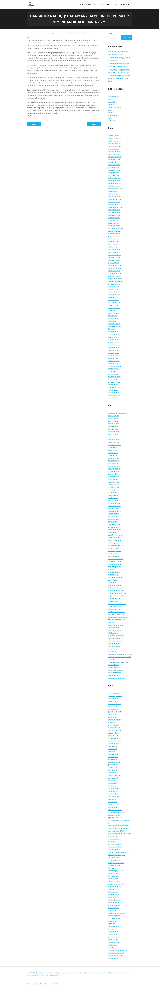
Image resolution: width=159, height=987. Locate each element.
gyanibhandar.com (114, 743)
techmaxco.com (113, 516)
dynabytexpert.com (114, 326)
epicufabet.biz (112, 794)
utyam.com (111, 924)
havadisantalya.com (114, 704)
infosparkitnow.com (114, 157)
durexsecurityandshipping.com (118, 852)
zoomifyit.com (112, 398)
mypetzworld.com (114, 865)
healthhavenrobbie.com (116, 590)
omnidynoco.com (113, 374)
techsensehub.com (114, 146)
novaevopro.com (113, 471)
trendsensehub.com (114, 564)
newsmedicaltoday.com (115, 641)
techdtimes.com (113, 706)
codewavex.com (113, 220)
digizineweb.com (113, 191)
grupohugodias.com (114, 886)
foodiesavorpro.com (114, 540)
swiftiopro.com (113, 508)
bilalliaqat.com (113, 633)
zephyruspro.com (113, 313)
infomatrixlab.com (114, 271)
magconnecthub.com (115, 279)
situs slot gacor (90, 972)
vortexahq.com (113, 453)
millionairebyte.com (114, 673)
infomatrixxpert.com (114, 196)
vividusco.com (113, 450)
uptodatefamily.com (114, 918)
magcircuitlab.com (114, 218)
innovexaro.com (113, 300)
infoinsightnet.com (114, 181)
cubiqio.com (112, 532)
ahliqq (110, 110)
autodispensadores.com (116, 635)
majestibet (125, 972)
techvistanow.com (114, 202)
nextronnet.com (113, 337)
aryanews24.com (113, 839)
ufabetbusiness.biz (114, 762)
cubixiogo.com (113, 363)
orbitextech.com (113, 575)
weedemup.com (113, 627)
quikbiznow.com (113, 387)
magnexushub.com (114, 730)
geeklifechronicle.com (115, 535)
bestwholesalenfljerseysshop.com (119, 828)
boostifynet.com (113, 479)
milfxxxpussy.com (114, 916)
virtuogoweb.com (113, 733)
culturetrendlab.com (114, 561)
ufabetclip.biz (112, 749)
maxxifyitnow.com (114, 308)
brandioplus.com (113, 347)
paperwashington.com (115, 625)
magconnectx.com (114, 646)
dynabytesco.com (114, 524)
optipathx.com (112, 316)
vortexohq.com (113, 543)
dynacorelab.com (113, 442)
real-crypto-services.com (116, 863)
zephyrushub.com (114, 421)
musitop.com (112, 921)
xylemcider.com (113, 939)
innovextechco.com (114, 212)
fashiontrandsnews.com (116, 812)
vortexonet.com (113, 434)
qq (28, 972)
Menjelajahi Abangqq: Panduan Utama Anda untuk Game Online (119, 71)
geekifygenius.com (114, 572)
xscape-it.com (112, 841)
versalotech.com (113, 514)
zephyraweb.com (113, 461)
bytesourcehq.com (114, 183)
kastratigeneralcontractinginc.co (118, 825)
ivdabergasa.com (113, 857)
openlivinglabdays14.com (116, 831)
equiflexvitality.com (114, 598)
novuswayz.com (113, 490)
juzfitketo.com (112, 945)
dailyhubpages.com (114, 606)
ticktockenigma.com (114, 567)
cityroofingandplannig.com (116, 855)
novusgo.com (112, 553)
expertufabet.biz (113, 751)
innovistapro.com (113, 500)
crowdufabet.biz (113, 804)
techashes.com (113, 698)
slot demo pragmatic (114, 107)
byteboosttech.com (114, 727)
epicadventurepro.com (115, 545)
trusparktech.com (113, 474)
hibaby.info (111, 622)
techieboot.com (113, 709)
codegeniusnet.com (114, 178)
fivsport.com (112, 897)
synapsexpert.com (114, 382)
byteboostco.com (113, 223)
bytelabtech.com (113, 149)
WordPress (56, 984)
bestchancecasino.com (115, 630)
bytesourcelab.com (114, 302)
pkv (109, 99)
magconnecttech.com (115, 577)
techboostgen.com (114, 143)
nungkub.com (112, 934)
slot (31, 972)
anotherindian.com (114, 937)
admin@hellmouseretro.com (57, 33)
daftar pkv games (113, 96)
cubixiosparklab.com (115, 207)
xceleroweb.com (113, 390)
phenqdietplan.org (114, 905)
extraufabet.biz (113, 770)
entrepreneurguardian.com (117, 620)
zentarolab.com (113, 384)
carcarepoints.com (114, 881)
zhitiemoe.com (113, 931)
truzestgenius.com (114, 231)
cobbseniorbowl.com (115, 847)
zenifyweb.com (113, 580)
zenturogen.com (113, 342)
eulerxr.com (112, 569)
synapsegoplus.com (114, 284)
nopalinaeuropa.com (115, 955)
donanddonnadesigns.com (117, 593)
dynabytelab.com (113, 426)
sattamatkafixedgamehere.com (118, 617)
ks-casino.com (113, 878)
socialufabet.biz (113, 778)
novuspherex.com (114, 469)
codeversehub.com (114, 273)
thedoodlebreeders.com (116, 884)
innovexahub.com (114, 439)
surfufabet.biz (112, 780)
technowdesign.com (114, 849)
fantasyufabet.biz (113, 754)
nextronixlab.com (113, 318)
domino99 (111, 102)
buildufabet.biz (113, 807)
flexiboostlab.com (114, 503)
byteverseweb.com (114, 276)
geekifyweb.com (113, 162)
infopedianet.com (113, 286)
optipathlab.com (113, 423)
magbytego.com (113, 175)
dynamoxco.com (113, 339)
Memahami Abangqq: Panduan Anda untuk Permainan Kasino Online (119, 78)
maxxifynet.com (113, 437)
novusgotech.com (114, 334)
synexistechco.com (114, 445)
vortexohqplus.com (114, 506)
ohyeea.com (112, 929)
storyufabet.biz (113, 791)
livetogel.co (112, 582)
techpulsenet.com (114, 234)
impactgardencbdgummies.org (118, 950)
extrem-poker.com (114, 876)
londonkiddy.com (113, 665)
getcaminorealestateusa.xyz (117, 678)
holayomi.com (112, 651)
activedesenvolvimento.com (117, 604)
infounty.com (112, 868)
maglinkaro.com (113, 260)
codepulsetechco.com (115, 188)
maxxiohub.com (113, 458)
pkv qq (110, 112)
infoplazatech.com (114, 165)
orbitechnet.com (113, 369)
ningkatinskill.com (114, 894)
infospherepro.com (114, 537)
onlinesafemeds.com (115, 741)
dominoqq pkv (112, 115)
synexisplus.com (113, 431)
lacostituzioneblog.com (115, 926)
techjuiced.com (113, 725)
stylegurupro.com (113, 527)
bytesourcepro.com (114, 265)
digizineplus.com (113, 297)
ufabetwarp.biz (113, 746)
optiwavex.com (113, 371)
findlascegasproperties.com (117, 588)
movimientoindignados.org (117, 913)
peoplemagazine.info (115, 696)
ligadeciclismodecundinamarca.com (120, 654)
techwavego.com (113, 244)
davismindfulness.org (115, 670)
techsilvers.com (113, 892)
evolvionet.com (113, 429)
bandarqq (70, 972)
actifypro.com (112, 492)
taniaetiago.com (113, 942)
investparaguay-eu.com (115, 871)
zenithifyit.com (113, 455)
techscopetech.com (114, 249)
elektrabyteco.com (114, 226)
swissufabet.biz (113, 759)
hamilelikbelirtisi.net (114, 511)
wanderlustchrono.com (115, 559)
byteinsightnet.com (114, 186)
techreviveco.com (114, 257)
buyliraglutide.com (114, 738)
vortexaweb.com (113, 463)
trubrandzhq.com (113, 476)
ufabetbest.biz (112, 783)
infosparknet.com (113, 305)
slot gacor (111, 104)
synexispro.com (113, 649)
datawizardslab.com (114, 529)
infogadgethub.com (114, 138)
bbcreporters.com (114, 815)
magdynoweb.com (114, 252)
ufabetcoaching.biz (114, 667)
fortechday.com (113, 675)
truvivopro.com (113, 447)
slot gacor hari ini (46, 972)
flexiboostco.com (113, 416)
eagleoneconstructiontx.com (117, 596)
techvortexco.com (114, 159)
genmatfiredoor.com (114, 585)
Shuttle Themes (40, 984)
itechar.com (112, 714)
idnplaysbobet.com (114, 609)
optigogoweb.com (114, 392)
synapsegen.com (113, 353)
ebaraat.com (112, 722)
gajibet (34, 975)
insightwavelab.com (114, 548)
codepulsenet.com (114, 289)
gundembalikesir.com (115, 712)
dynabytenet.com (113, 263)
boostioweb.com (113, 418)
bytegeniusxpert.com (115, 167)
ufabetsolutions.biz (114, 775)
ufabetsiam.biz (113, 757)
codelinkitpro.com (114, 141)
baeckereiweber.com (115, 693)
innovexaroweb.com (114, 255)
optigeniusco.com (114, 466)
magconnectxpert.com (115, 228)
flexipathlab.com (113, 355)
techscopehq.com (114, 294)
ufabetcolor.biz (113, 767)
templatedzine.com (114, 900)
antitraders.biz (112, 836)
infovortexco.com (113, 239)
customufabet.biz (113, 788)
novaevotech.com (114, 210)
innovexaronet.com (114, 199)
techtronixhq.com (113, 135)
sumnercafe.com (113, 908)
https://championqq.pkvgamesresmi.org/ (49, 975)
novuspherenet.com (114, 366)
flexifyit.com (112, 329)
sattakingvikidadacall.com (116, 612)
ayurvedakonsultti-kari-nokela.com (119, 833)
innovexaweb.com (114, 345)
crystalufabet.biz (113, 796)
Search (110, 33)
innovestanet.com (114, 324)
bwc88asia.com (113, 873)
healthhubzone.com (114, 720)
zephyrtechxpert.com (115, 236)
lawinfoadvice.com (114, 902)
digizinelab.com (113, 241)
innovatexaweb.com (114, 151)
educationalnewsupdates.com (118, 413)
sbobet (35, 972)
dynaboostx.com (113, 495)
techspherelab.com (114, 268)
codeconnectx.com (114, 194)
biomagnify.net (113, 958)
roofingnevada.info (114, 643)
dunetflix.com (112, 910)
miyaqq (29, 975)
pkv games (84, 33)
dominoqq (111, 120)
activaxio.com (112, 522)
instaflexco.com (113, 498)
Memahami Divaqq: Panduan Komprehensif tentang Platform (118, 65)
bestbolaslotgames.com (116, 614)
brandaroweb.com (114, 395)
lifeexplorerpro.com (114, 551)
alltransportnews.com (115, 810)
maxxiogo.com (113, 331)
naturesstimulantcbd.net (116, 953)
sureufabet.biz (112, 786)
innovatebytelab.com (115, 170)
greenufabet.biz (113, 765)
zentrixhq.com (112, 321)
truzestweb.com (113, 379)
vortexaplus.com (113, 361)
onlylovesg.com (113, 601)
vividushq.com (113, 358)
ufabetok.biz (112, 799)
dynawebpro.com (113, 350)
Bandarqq (74, 33)
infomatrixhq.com (113, 204)
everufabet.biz (112, 802)
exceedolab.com (113, 519)
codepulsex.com (113, 247)
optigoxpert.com (113, 487)
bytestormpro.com (114, 556)
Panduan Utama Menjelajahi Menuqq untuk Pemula (118, 53)
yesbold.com (112, 717)
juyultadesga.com (114, 860)
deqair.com (111, 889)
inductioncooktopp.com (115, 638)
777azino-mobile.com (115, 844)
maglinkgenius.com (114, 215)
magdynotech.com (114, 292)
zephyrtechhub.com (114, 377)
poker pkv (118, 972)
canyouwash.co (113, 701)
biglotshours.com (113, 735)
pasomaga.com (113, 947)
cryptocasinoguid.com (115, 818)
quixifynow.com (113, 310)
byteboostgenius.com (115, 281)
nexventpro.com (113, 482)
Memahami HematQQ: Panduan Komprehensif (119, 59)
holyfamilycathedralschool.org (118, 662)
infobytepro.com (113, 173)
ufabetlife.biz (112, 772)
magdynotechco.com (115, 154)
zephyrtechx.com (113, 484)
